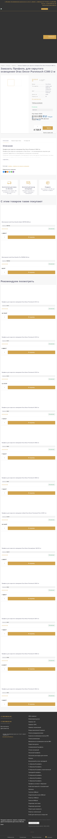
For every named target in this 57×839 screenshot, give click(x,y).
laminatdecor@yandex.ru (49, 5)
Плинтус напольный (35, 811)
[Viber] (13, 172)
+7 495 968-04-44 (6, 716)
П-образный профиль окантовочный (40, 769)
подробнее (6, 159)
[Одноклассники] (7, 172)
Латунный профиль (34, 752)
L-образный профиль (35, 778)
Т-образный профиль (35, 766)
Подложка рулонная (35, 806)
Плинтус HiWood (34, 797)
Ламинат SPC (32, 724)
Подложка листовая (34, 803)
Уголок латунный (34, 750)
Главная (2, 65)
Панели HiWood (33, 800)
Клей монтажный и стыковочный (39, 786)
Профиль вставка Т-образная (37, 783)
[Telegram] (9, 172)
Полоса (31, 758)
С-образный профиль (35, 764)
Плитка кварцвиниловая (36, 733)
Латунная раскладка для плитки (38, 755)
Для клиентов (5, 728)
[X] (5, 172)
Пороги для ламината (35, 809)
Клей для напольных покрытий (38, 814)
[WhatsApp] (11, 172)
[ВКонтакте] (3, 172)
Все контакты (5, 726)
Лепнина (8, 65)
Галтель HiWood (33, 792)
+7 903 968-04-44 (51, 3)
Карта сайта (46, 826)
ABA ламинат (32, 716)
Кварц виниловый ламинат (37, 730)
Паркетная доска (34, 744)
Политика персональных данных (36, 826)
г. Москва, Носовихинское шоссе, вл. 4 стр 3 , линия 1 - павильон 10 (24, 1)
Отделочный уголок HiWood (37, 795)
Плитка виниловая (34, 738)
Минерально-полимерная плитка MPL (40, 741)
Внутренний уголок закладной (38, 761)
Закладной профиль (35, 772)
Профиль (14, 65)
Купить (49, 128)
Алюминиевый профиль (36, 747)
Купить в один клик (48, 132)
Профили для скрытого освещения (21, 166)
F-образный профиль (35, 780)
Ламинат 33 (32, 721)
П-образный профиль (35, 775)
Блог (2, 824)
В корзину (31, 237)
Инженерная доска (34, 719)
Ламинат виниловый (35, 727)
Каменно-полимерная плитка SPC (39, 735)
